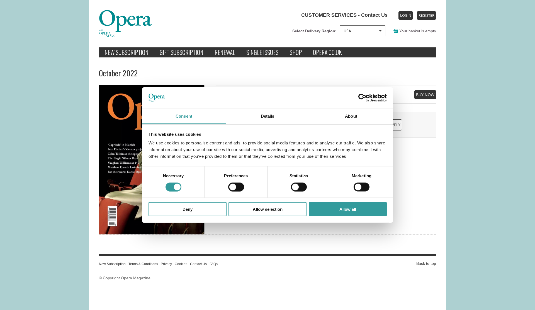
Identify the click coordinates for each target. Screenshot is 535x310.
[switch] (236, 186)
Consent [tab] (184, 116)
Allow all (347, 209)
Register (426, 15)
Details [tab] (267, 116)
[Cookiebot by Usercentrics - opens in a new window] (362, 98)
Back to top (426, 263)
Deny (188, 209)
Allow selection (268, 209)
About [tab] (351, 116)
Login (405, 15)
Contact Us (374, 15)
